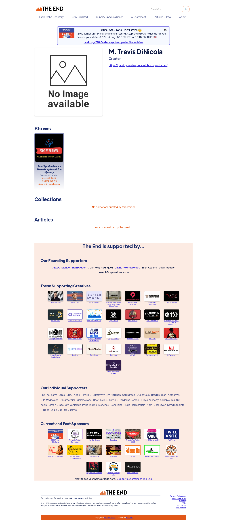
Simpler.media (109, 517)
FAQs (184, 503)
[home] (50, 9)
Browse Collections (178, 496)
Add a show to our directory (179, 499)
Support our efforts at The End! (135, 478)
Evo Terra (129, 517)
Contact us (181, 505)
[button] (52, 17)
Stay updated (181, 507)
